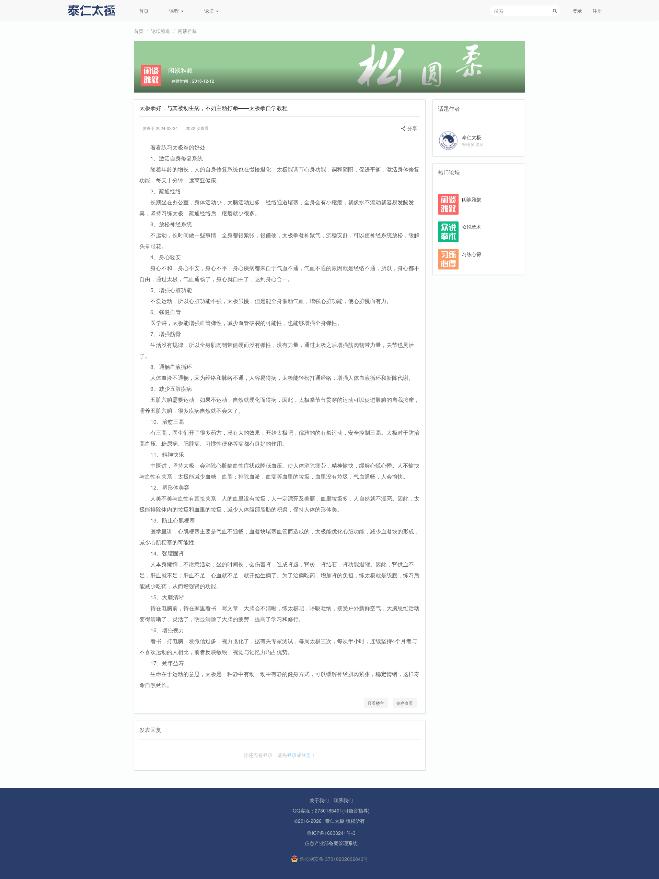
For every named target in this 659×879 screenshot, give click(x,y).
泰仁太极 (471, 137)
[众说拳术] (448, 230)
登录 (577, 10)
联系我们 (343, 800)
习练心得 (471, 254)
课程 (174, 10)
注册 (597, 10)
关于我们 (319, 800)
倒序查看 (404, 703)
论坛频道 (160, 30)
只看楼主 (376, 703)
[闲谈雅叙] (448, 203)
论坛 (209, 10)
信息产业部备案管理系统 (331, 843)
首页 (144, 10)
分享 (411, 128)
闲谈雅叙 (187, 30)
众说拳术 (471, 226)
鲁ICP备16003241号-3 (331, 832)
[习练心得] (448, 258)
